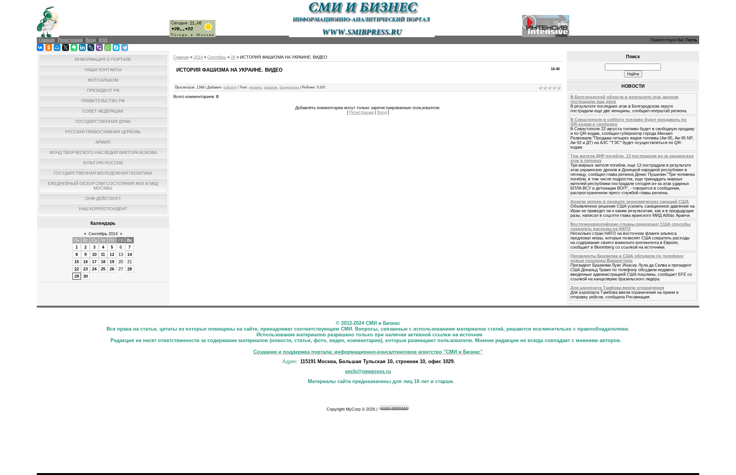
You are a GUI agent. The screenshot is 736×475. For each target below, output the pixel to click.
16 (85, 261)
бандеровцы (289, 87)
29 (76, 276)
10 (94, 254)
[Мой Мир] (57, 47)
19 (112, 261)
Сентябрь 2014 (103, 233)
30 (85, 276)
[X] (65, 47)
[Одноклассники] (48, 47)
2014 (198, 57)
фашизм (270, 87)
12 (112, 254)
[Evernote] (74, 47)
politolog (230, 87)
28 (129, 269)
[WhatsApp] (107, 47)
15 (76, 261)
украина (255, 87)
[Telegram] (124, 47)
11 (103, 254)
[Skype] (116, 47)
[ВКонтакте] (40, 47)
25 (103, 269)
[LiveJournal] (90, 47)
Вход (382, 112)
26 (112, 269)
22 (76, 269)
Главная (181, 57)
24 (94, 269)
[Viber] (99, 47)
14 (129, 254)
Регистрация (361, 112)
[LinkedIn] (82, 47)
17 (94, 261)
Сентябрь (216, 57)
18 (103, 261)
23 (85, 269)
